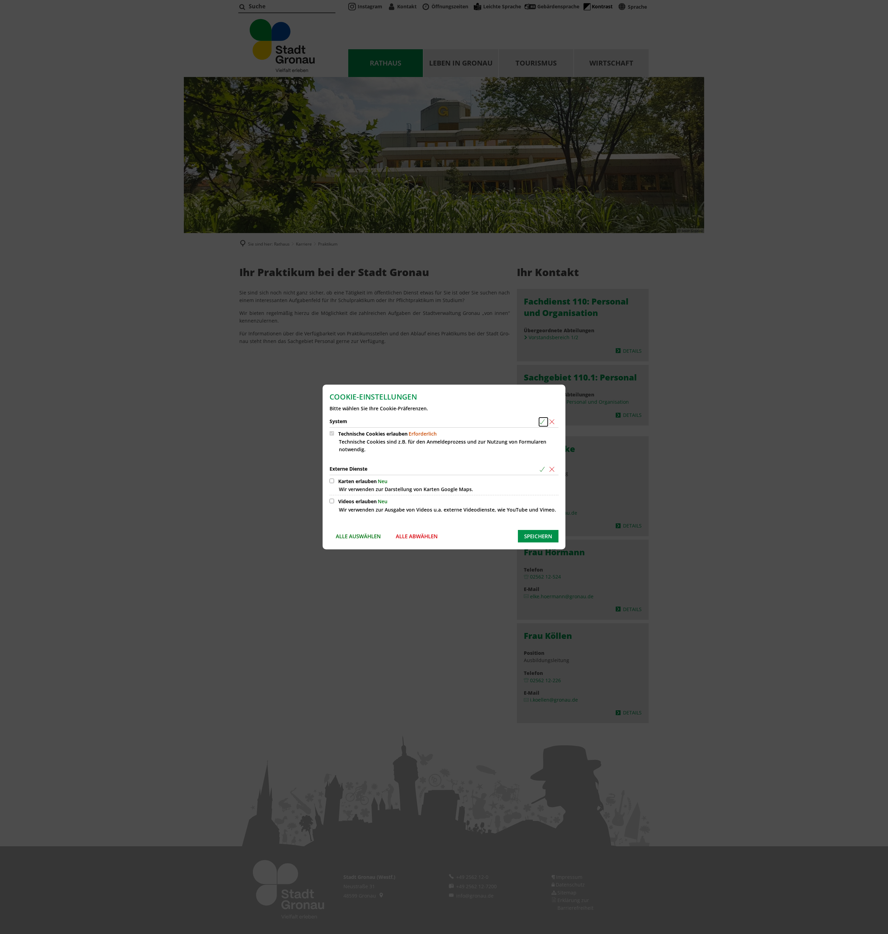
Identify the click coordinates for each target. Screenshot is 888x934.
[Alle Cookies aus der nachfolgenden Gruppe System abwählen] (553, 422)
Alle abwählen (417, 536)
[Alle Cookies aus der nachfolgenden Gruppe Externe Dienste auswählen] (543, 469)
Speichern (538, 536)
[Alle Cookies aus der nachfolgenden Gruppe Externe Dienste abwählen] (553, 469)
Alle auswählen (358, 536)
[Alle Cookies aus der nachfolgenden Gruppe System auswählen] (543, 422)
